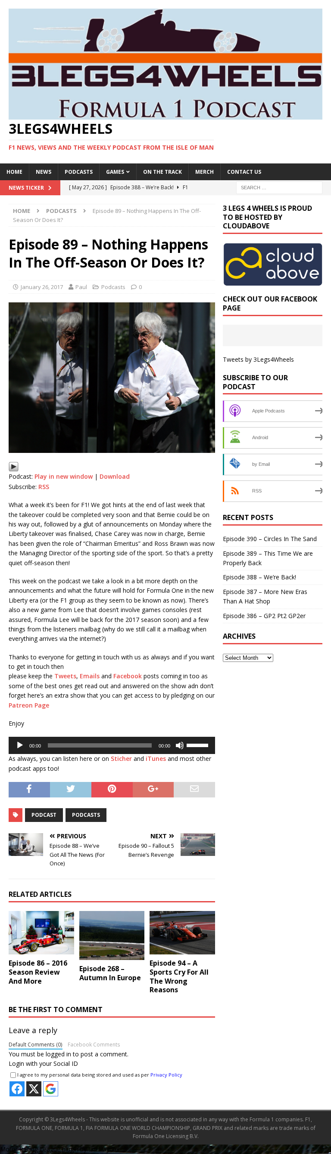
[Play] (14, 467)
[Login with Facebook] (17, 1088)
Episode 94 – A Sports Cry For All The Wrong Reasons (179, 976)
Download (115, 476)
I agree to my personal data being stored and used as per (99, 1074)
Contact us (244, 171)
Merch (204, 171)
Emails (90, 676)
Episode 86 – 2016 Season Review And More (38, 972)
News (43, 171)
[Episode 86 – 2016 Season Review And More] (41, 932)
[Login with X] (33, 1088)
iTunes (156, 758)
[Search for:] (279, 187)
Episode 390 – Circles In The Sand (270, 539)
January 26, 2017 (42, 287)
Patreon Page (29, 705)
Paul (81, 287)
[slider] (199, 744)
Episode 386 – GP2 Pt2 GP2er (264, 616)
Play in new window (63, 476)
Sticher (121, 758)
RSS (43, 487)
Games (115, 171)
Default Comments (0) (35, 1044)
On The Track (162, 171)
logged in (58, 1054)
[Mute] (179, 745)
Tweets (65, 676)
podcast (43, 815)
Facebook (127, 676)
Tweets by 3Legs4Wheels (258, 359)
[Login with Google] (50, 1088)
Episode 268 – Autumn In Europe (110, 973)
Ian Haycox (103, 1149)
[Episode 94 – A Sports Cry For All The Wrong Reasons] (182, 932)
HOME (14, 171)
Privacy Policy (166, 1074)
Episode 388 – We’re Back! (259, 577)
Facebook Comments (94, 1044)
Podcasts (79, 171)
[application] (112, 745)
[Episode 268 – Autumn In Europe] (112, 935)
